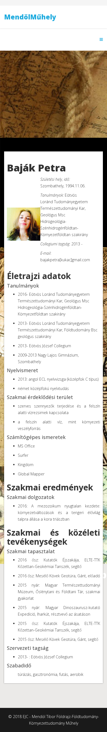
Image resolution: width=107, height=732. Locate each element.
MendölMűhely (30, 16)
